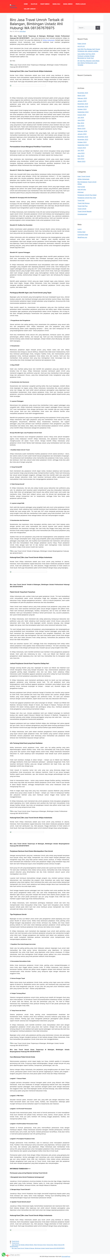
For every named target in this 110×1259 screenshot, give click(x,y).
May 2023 (81, 156)
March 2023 (81, 161)
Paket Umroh (82, 43)
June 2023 (81, 153)
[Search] (98, 28)
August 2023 (82, 148)
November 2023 (83, 139)
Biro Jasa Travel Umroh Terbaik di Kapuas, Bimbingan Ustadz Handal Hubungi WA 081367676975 (38, 1248)
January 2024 (82, 134)
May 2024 (81, 123)
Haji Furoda (81, 187)
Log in (79, 229)
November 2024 (83, 106)
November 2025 (83, 93)
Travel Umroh (15, 1241)
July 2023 (81, 150)
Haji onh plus (82, 189)
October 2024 (82, 109)
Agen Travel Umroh (84, 176)
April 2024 (81, 126)
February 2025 (82, 98)
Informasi (81, 192)
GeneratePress (66, 1256)
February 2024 (82, 131)
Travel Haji (81, 200)
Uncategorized (82, 214)
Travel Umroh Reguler (85, 211)
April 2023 (81, 159)
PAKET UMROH (44, 4)
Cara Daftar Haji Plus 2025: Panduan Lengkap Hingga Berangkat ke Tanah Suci (86, 56)
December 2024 (83, 104)
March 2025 (81, 95)
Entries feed (81, 232)
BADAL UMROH (67, 4)
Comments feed (83, 234)
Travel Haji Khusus (84, 203)
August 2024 (82, 115)
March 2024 (81, 128)
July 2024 (81, 117)
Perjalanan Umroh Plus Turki (87, 198)
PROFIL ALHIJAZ (81, 4)
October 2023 (82, 142)
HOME (26, 4)
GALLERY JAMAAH (30, 9)
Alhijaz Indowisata (49, 40)
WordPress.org (82, 237)
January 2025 (82, 101)
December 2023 (83, 137)
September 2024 (83, 112)
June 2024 (81, 120)
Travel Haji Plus (83, 206)
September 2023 (83, 145)
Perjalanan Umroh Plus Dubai (87, 195)
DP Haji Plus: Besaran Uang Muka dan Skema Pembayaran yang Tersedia (88, 63)
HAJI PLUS (34, 4)
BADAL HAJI (56, 4)
